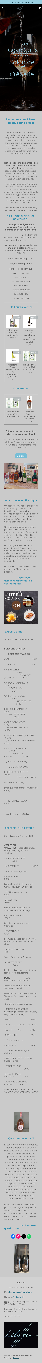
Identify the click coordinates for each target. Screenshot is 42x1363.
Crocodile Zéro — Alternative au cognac (29, 415)
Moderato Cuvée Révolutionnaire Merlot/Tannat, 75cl (29, 336)
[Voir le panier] (39, 8)
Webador (16, 1358)
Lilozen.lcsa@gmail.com (21, 1292)
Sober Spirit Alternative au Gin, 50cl (12, 332)
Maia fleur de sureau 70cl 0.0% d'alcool (29, 367)
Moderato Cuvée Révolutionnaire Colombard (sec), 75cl (12, 371)
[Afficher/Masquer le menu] (2, 8)
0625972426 (19, 1297)
